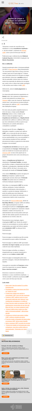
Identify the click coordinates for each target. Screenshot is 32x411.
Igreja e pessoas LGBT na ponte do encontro (18, 323)
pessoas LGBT (6, 152)
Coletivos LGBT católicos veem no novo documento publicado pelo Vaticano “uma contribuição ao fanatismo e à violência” (17, 299)
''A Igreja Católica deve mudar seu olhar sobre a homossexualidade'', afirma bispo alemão (17, 311)
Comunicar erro (8, 335)
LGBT (23, 85)
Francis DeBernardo (16, 200)
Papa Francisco (13, 69)
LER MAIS (5, 353)
